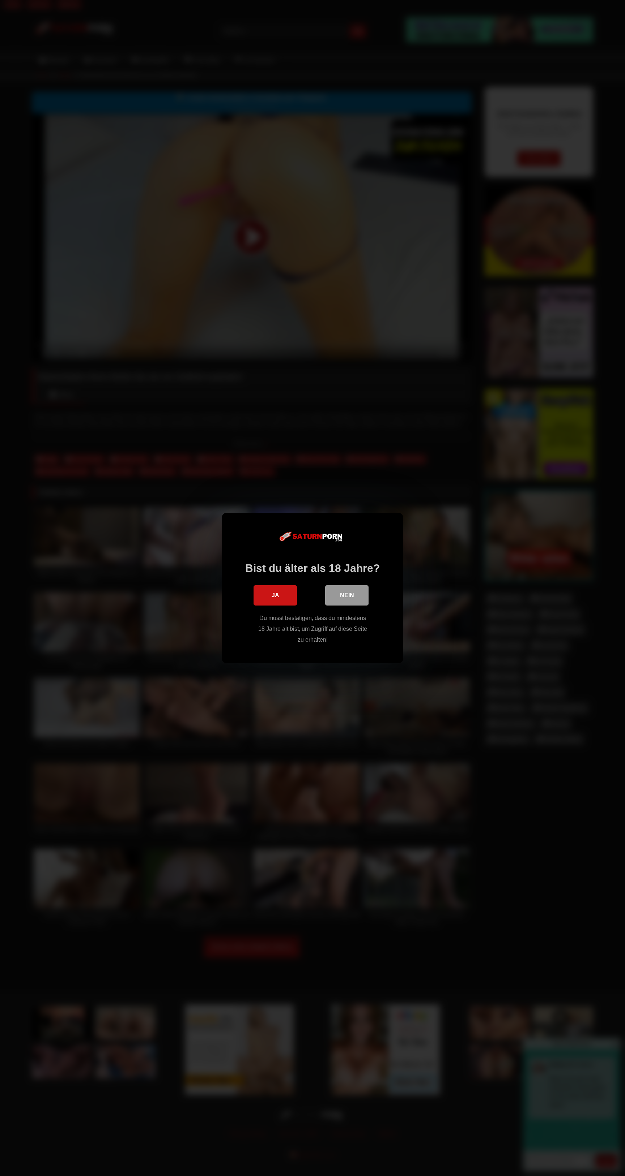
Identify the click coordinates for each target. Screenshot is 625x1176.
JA (275, 595)
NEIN (347, 595)
